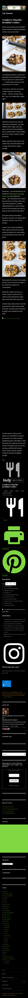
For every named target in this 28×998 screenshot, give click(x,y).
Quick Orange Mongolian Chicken (11, 809)
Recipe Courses (7, 914)
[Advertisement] (14, 839)
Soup (5, 954)
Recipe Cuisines (7, 917)
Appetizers (7, 925)
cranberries (20, 693)
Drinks (5, 902)
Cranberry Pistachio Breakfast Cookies (12, 21)
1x (7, 584)
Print (3, 460)
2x (10, 584)
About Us (5, 891)
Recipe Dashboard (7, 919)
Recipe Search (6, 946)
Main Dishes (7, 936)
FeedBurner (16, 785)
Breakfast (12, 692)
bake (20, 692)
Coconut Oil (7, 961)
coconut (15, 693)
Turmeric (7, 963)
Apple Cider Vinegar (8, 893)
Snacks (16, 692)
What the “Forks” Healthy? (9, 959)
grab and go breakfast (11, 695)
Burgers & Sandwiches (8, 896)
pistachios (22, 695)
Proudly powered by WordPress (9, 995)
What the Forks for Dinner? (8, 993)
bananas (4, 693)
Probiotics (6, 908)
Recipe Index (6, 921)
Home (3, 970)
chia (12, 693)
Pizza (6, 938)
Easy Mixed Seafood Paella (9, 813)
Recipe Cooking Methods (9, 912)
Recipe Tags (6, 948)
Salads (6, 940)
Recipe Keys (6, 944)
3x (14, 584)
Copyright (6, 898)
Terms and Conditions (8, 957)
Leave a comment (7, 696)
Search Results (7, 950)
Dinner (5, 900)
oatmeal (18, 695)
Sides (6, 942)
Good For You (6, 904)
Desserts (7, 929)
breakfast (8, 693)
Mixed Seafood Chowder (9, 807)
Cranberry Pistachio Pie (9, 811)
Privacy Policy (7, 906)
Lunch (6, 933)
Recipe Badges (6, 910)
